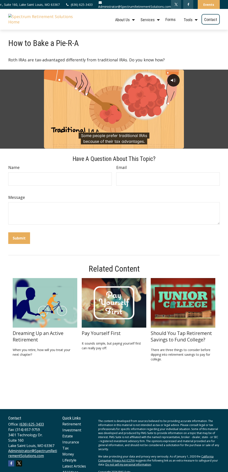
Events (208, 4)
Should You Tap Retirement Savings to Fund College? (181, 336)
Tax (65, 448)
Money (68, 454)
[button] (123, 19)
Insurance (70, 442)
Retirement (71, 424)
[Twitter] (176, 4)
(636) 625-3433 (82, 4)
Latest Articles (74, 466)
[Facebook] (188, 4)
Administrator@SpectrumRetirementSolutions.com (134, 6)
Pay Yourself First (101, 333)
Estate (67, 436)
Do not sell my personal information (128, 464)
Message (16, 197)
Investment (71, 430)
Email (121, 167)
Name (14, 167)
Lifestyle (69, 460)
